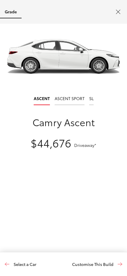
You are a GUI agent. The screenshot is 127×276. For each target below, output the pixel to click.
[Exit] (118, 12)
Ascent (42, 98)
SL (91, 98)
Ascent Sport (69, 98)
